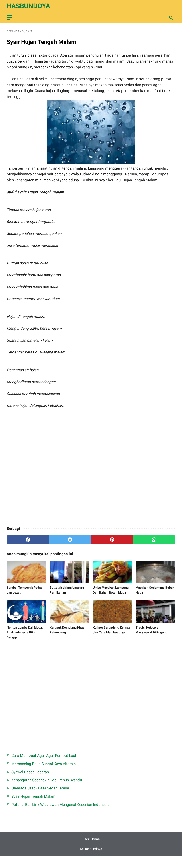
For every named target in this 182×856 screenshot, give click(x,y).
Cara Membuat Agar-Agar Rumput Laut (43, 755)
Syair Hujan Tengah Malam (33, 796)
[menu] (9, 17)
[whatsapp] (154, 539)
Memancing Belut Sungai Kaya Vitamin (43, 764)
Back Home (91, 839)
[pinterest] (112, 539)
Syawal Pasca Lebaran (30, 772)
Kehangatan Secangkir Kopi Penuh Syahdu (46, 780)
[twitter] (70, 539)
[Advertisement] (91, 470)
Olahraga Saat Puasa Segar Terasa (40, 788)
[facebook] (28, 539)
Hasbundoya (28, 6)
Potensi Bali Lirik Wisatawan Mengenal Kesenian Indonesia (60, 804)
